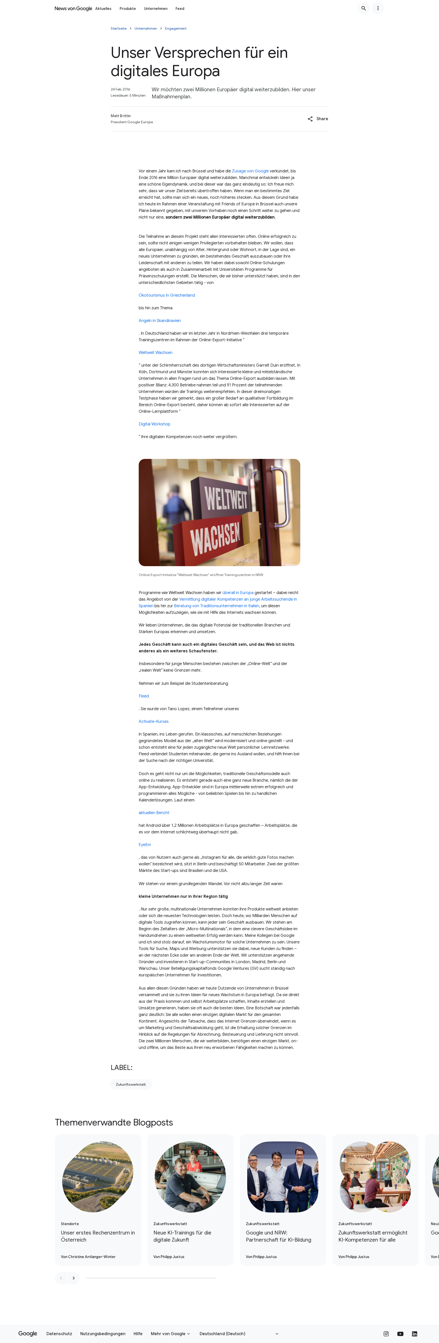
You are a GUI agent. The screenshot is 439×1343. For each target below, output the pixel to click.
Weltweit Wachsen (156, 352)
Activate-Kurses (154, 721)
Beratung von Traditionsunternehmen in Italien (216, 605)
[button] (318, 119)
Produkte (128, 8)
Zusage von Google (250, 171)
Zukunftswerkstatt (131, 1084)
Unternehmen (155, 8)
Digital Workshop (154, 424)
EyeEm (145, 844)
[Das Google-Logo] (27, 1334)
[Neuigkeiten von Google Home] (73, 8)
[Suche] (364, 8)
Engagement (175, 28)
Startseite (119, 28)
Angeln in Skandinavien (160, 320)
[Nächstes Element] (74, 1278)
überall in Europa (238, 592)
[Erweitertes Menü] (378, 8)
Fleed (144, 696)
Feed (180, 8)
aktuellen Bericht (154, 812)
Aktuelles (103, 8)
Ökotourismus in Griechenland (167, 295)
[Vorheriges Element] (61, 1278)
